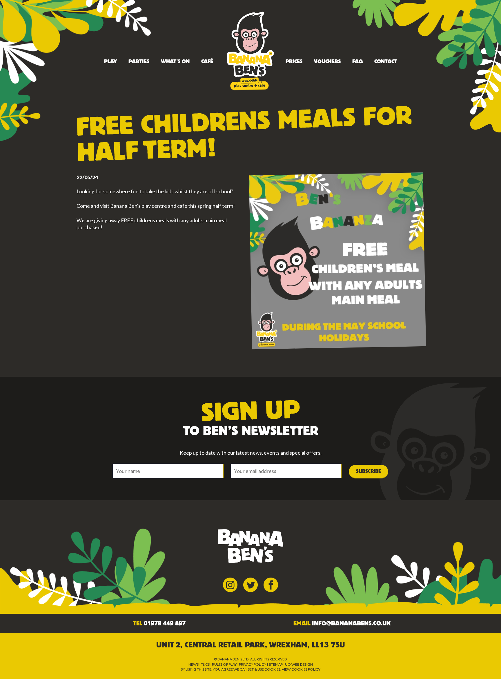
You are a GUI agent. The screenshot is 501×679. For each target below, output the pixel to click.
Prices (294, 61)
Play (110, 61)
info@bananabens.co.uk (351, 623)
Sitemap (275, 664)
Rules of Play (224, 664)
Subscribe (368, 471)
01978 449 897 (165, 623)
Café (207, 61)
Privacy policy (252, 664)
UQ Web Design (299, 664)
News (193, 664)
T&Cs (205, 664)
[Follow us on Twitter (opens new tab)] (250, 584)
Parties (138, 61)
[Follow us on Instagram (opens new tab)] (230, 584)
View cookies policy (301, 669)
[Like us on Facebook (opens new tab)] (271, 584)
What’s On (175, 61)
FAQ (357, 61)
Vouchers (327, 61)
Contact (385, 61)
